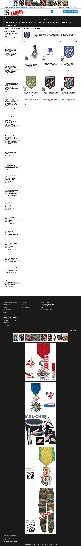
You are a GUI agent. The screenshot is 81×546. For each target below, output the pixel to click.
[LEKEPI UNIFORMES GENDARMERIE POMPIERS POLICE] (40, 337)
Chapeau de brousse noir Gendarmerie (10, 160)
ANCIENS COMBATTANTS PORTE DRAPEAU (45, 17)
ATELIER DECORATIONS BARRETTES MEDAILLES (15, 19)
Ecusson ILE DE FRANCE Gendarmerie (9, 218)
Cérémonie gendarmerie (9, 157)
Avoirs (23, 304)
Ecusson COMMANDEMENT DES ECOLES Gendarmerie (11, 191)
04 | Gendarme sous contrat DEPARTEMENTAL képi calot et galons (10, 42)
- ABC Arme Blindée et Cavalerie (10, 539)
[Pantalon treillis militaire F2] (40, 510)
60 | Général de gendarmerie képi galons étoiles (10, 146)
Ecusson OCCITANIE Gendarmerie (8, 247)
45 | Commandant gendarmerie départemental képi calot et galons (10, 121)
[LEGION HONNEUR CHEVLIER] (40, 361)
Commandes (25, 302)
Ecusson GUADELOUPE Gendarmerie (9, 209)
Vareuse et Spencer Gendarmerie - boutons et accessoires (10, 291)
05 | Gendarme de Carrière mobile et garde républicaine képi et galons (10, 50)
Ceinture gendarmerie (9, 155)
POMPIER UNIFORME (65, 22)
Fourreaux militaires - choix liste (9, 314)
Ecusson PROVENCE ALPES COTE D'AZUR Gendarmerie (11, 259)
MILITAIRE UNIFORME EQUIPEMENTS (51, 22)
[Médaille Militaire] (40, 466)
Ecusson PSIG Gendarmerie (10, 261)
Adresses (24, 306)
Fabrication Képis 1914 (7, 538)
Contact (44, 298)
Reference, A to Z (66, 42)
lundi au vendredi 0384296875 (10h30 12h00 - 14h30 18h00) (21, 7)
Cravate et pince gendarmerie (11, 169)
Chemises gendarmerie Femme (11, 167)
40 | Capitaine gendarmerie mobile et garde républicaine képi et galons (10, 117)
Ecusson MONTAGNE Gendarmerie (8, 232)
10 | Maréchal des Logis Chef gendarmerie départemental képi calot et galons (10, 54)
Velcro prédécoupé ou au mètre (10, 541)
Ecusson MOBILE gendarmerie (10, 229)
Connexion (65, 7)
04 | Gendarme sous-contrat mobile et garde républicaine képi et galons (10, 37)
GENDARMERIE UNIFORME (21, 22)
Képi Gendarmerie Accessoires (11, 282)
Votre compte (26, 298)
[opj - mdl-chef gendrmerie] (40, 430)
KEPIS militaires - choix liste (8, 315)
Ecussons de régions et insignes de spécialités (11, 267)
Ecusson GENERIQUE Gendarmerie (8, 203)
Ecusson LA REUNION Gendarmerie (8, 221)
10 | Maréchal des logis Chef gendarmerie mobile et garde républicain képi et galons (11, 58)
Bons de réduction (26, 307)
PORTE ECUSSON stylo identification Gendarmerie (10, 287)
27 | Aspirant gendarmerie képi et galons (11, 92)
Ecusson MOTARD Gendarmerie (11, 234)
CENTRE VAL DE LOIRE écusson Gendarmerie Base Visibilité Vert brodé (31, 95)
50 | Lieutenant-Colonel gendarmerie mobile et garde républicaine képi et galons (11, 134)
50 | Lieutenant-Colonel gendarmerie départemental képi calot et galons (10, 129)
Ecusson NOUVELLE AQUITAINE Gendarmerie (10, 240)
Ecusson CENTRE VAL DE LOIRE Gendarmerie (10, 187)
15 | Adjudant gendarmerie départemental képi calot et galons (10, 63)
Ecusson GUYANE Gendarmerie (11, 211)
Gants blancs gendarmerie (10, 272)
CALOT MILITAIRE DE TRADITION (34, 19)
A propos (5, 307)
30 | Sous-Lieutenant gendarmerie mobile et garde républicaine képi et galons (11, 100)
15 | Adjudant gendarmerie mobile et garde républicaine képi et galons (10, 67)
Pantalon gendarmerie (9, 284)
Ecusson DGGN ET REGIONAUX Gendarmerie (10, 196)
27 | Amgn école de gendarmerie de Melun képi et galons (11, 88)
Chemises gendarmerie (9, 165)
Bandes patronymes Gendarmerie (8, 149)
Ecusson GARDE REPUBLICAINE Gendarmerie (10, 199)
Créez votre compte (73, 7)
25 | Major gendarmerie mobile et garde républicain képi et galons (11, 84)
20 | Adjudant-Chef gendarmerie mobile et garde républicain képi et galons (11, 75)
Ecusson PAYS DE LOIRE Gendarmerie (9, 252)
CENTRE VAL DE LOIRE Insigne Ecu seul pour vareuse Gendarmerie (50, 64)
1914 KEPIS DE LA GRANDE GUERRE (51, 19)
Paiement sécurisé (7, 309)
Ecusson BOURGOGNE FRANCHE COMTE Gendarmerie (11, 179)
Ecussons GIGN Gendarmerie (10, 270)
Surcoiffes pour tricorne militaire (10, 302)
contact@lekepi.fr (41, 7)
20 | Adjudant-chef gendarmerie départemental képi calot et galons (10, 71)
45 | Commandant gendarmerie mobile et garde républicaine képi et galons (11, 125)
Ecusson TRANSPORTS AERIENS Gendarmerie (11, 264)
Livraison (5, 306)
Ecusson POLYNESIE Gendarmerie (8, 256)
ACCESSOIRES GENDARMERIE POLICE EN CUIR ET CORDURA (21, 17)
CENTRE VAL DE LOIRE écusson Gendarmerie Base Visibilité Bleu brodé (68, 64)
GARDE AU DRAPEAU (9, 22)
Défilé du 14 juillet (6, 304)
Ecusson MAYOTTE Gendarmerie (11, 227)
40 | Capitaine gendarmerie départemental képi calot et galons (10, 113)
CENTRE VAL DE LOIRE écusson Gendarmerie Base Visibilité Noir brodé (50, 95)
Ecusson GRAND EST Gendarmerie (8, 206)
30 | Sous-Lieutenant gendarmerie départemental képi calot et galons (10, 96)
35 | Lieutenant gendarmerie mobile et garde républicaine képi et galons (10, 108)
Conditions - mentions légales (9, 301)
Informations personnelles (27, 301)
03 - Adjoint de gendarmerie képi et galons (10, 34)
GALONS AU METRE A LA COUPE (67, 19)
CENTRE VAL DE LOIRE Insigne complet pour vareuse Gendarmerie (31, 65)
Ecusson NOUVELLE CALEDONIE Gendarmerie (10, 244)
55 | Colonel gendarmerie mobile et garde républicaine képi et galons (10, 142)
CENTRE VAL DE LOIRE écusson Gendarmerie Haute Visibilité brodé (69, 94)
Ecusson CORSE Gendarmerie (10, 193)
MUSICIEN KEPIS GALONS (10, 25)
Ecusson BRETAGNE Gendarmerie (8, 182)
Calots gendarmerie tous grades (10, 153)
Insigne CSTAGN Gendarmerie (11, 278)
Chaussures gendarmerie (10, 163)
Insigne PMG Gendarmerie (10, 280)
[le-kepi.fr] (40, 3)
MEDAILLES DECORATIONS (35, 22)
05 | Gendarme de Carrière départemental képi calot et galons (10, 46)
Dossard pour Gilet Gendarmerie (8, 172)
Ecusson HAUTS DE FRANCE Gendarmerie (10, 214)
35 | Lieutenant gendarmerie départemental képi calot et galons (10, 104)
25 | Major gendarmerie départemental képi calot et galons (10, 80)
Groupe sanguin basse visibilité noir (11, 275)
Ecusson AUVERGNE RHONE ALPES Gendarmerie (11, 176)
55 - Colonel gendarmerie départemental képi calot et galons (10, 138)
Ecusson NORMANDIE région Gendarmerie (10, 237)
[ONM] (40, 397)
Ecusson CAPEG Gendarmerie (10, 184)
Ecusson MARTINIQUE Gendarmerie (9, 224)
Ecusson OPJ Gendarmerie (10, 249)
